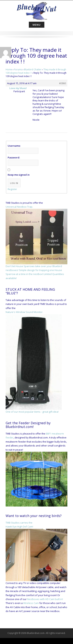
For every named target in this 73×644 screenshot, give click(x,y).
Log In (14, 183)
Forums (18, 69)
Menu (37, 24)
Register (12, 189)
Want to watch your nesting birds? (34, 515)
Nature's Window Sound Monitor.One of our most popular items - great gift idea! (32, 361)
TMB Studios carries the (19, 522)
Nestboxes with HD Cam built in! (45, 599)
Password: (14, 157)
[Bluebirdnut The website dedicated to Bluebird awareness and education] (36, 10)
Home (9, 69)
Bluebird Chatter (33, 69)
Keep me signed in (19, 174)
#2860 (62, 83)
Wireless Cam (31, 603)
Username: (14, 145)
